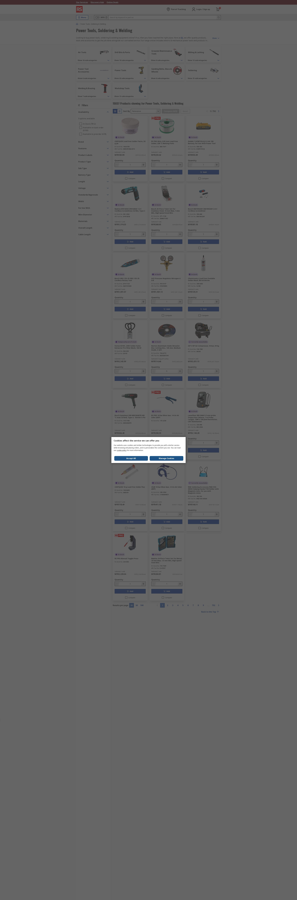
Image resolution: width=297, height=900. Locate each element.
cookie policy (121, 450)
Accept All (131, 458)
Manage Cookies (166, 458)
